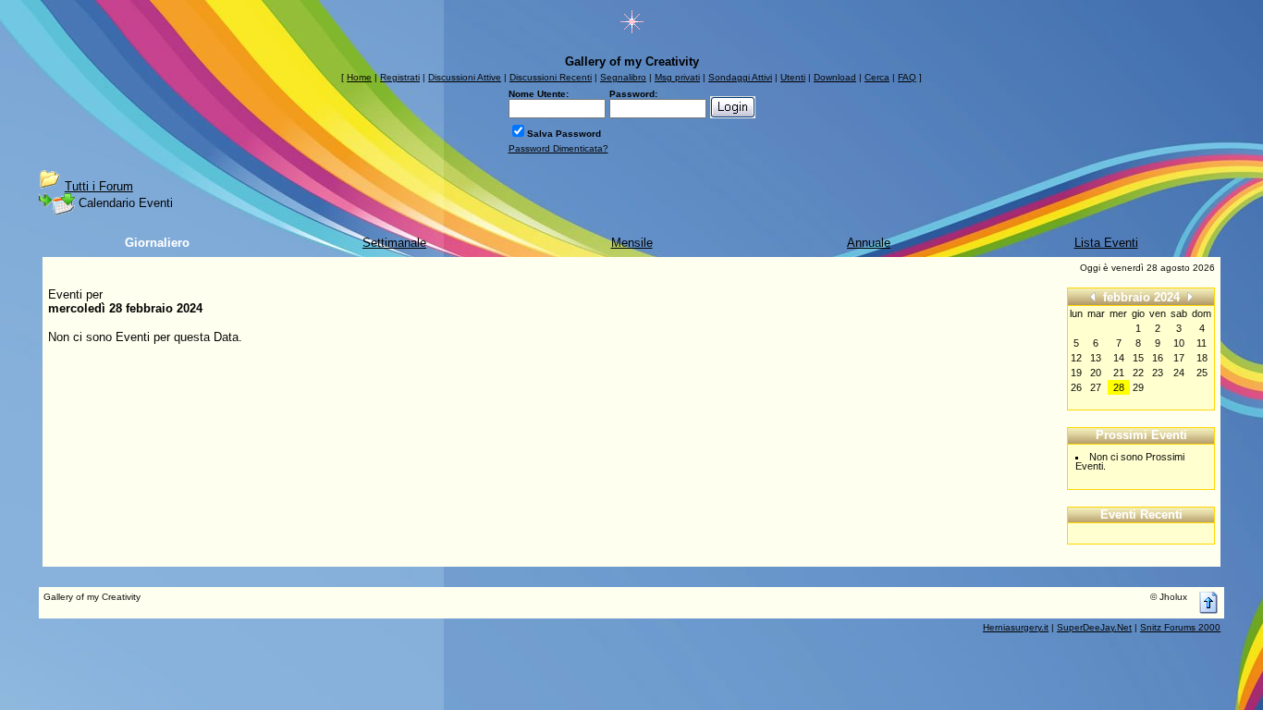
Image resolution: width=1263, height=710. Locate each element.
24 (1178, 372)
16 (1157, 357)
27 (1095, 387)
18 (1202, 357)
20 (1095, 372)
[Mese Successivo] (1190, 296)
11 (1201, 343)
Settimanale (394, 243)
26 (1076, 387)
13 (1095, 357)
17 (1178, 357)
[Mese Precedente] (1093, 296)
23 (1157, 372)
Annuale (868, 243)
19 (1076, 372)
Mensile (632, 243)
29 (1138, 387)
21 (1118, 372)
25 (1202, 372)
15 (1138, 357)
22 (1138, 372)
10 (1178, 343)
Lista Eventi (1106, 243)
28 (1118, 387)
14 (1118, 357)
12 (1076, 357)
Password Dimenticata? (558, 148)
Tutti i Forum (99, 186)
